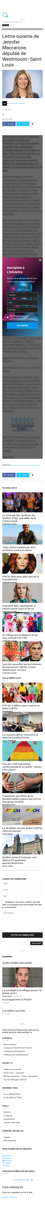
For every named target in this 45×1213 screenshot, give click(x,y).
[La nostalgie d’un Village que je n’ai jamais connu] (22, 977)
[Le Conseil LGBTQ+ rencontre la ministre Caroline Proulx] (22, 722)
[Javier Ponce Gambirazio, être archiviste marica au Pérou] (22, 534)
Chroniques (11, 22)
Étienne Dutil (6, 772)
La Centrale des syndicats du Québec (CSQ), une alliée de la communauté (19, 518)
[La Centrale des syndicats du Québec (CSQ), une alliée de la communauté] (22, 502)
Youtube (6, 1165)
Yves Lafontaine (7, 711)
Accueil (4, 22)
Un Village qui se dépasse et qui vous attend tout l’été (20, 636)
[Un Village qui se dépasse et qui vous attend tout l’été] (22, 622)
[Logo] (16, 10)
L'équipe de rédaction (9, 740)
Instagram (6, 1158)
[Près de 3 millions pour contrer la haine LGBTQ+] (22, 693)
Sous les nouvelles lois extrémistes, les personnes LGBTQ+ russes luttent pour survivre (22, 667)
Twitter (8, 1163)
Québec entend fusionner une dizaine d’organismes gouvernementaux (19, 860)
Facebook (7, 1156)
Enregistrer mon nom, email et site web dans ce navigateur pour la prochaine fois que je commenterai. (22, 904)
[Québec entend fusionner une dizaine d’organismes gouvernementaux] (22, 844)
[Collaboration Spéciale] (4, 103)
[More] (32, 124)
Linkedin (8, 1160)
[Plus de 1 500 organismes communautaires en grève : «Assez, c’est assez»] (22, 751)
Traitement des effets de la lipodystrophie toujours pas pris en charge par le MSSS (21, 799)
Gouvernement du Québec (18, 465)
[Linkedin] (3, 1160)
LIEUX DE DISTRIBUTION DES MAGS (18, 1171)
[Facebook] (2, 1156)
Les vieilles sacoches (13, 1010)
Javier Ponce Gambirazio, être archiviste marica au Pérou (19, 548)
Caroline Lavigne (7, 834)
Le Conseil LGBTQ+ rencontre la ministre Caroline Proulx (20, 736)
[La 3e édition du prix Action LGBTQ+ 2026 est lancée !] (22, 815)
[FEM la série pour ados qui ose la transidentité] (22, 564)
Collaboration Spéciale (17, 103)
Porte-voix (18, 22)
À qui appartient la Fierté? (17, 999)
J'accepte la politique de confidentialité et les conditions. (22, 317)
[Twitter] (3, 1163)
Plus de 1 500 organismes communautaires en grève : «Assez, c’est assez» (22, 767)
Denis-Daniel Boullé (8, 804)
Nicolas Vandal (7, 996)
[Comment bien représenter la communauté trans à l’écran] (22, 593)
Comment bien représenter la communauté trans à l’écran (19, 607)
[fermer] (40, 260)
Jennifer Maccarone (33, 465)
